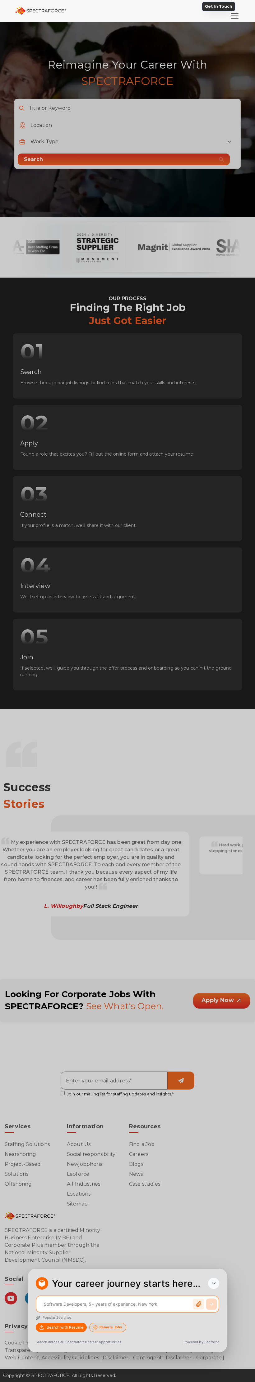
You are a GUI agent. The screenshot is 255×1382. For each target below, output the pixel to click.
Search (33, 159)
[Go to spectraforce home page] (46, 11)
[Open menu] (234, 15)
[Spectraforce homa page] (30, 1216)
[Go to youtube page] (11, 1304)
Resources (145, 1126)
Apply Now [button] (218, 1000)
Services (17, 1126)
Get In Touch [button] (218, 6)
